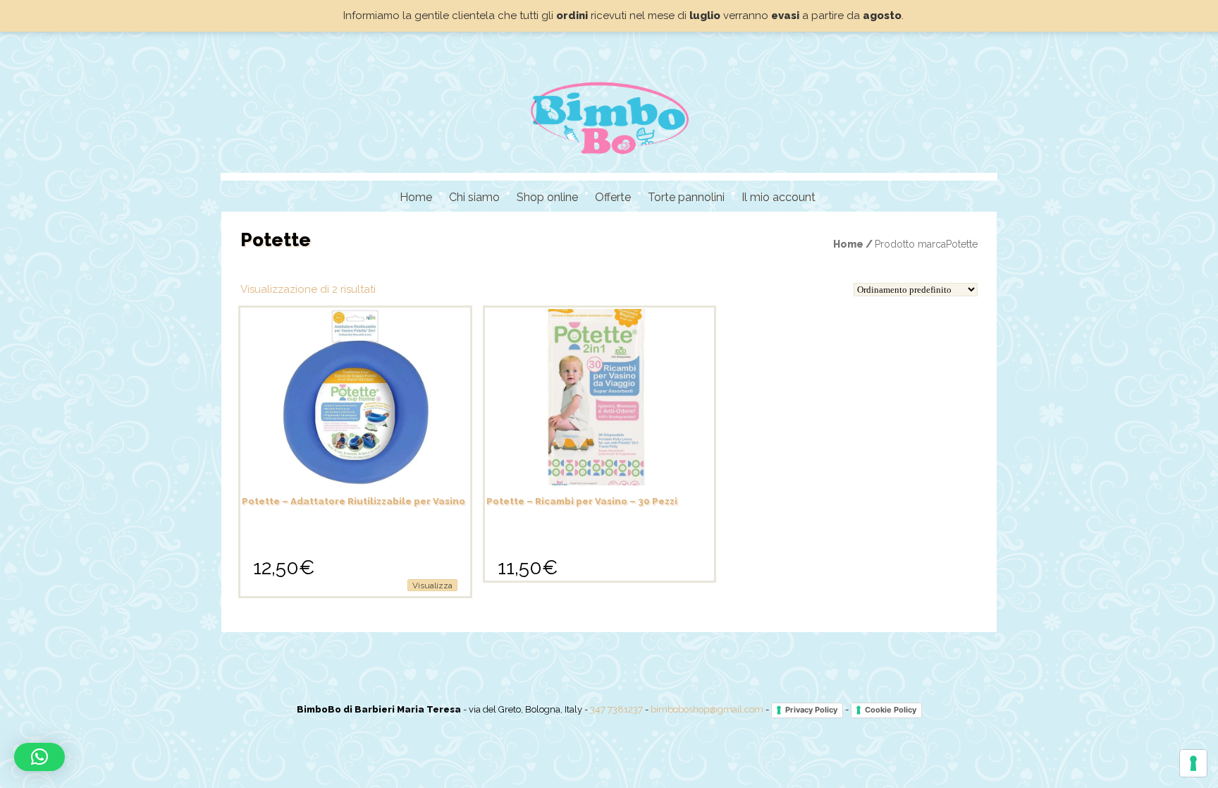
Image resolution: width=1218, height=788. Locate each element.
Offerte (613, 197)
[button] (39, 757)
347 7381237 (616, 710)
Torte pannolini (686, 197)
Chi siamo (474, 197)
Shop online (547, 197)
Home (416, 197)
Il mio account (779, 197)
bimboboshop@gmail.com (707, 710)
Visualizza (432, 585)
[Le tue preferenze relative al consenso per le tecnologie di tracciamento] (1193, 763)
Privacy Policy (811, 710)
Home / (854, 244)
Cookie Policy (890, 710)
